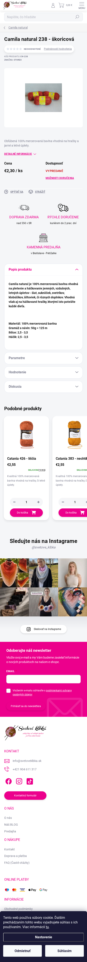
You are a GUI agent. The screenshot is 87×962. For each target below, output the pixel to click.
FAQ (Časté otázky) (17, 862)
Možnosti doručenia (60, 178)
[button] (38, 502)
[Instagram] (18, 780)
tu (47, 927)
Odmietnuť (23, 951)
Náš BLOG (11, 824)
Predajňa (10, 831)
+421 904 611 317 (25, 769)
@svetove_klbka (44, 547)
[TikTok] (29, 780)
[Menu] (81, 5)
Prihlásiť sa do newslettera (26, 706)
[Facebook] (8, 780)
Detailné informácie (18, 153)
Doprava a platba (15, 856)
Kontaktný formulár (25, 795)
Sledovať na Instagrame (47, 629)
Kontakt (9, 849)
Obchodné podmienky (18, 909)
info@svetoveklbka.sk (27, 761)
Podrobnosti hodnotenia (58, 48)
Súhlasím (64, 951)
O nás (8, 817)
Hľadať (77, 16)
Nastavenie (43, 937)
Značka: (13, 60)
